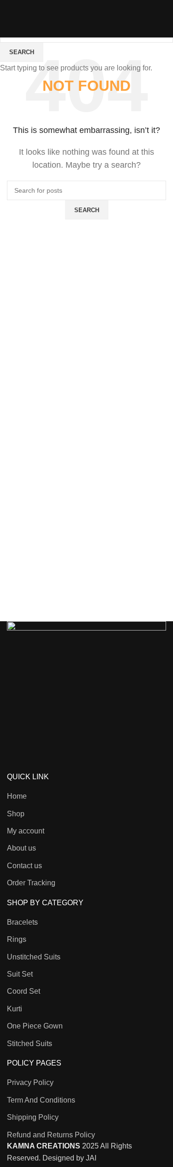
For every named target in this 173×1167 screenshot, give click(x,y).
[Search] (153, 18)
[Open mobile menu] (10, 18)
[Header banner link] (86, 583)
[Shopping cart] (166, 18)
